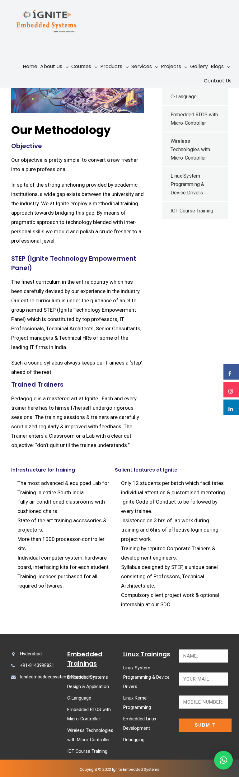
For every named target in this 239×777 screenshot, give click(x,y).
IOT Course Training (192, 211)
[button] (223, 760)
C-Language (184, 97)
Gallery (199, 66)
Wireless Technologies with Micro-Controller (190, 149)
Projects (171, 66)
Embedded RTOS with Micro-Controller (194, 119)
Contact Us (218, 80)
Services (141, 66)
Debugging (133, 739)
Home (30, 66)
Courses (81, 66)
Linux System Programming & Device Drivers (187, 184)
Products (111, 66)
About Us (51, 66)
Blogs (217, 66)
